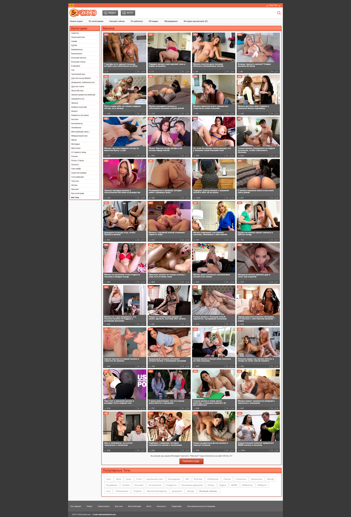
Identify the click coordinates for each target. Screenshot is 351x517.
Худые (222, 485)
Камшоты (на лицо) (80, 115)
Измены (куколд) (79, 107)
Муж (118, 479)
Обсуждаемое (171, 21)
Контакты (161, 506)
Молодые (75, 144)
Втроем (198, 479)
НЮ (187, 479)
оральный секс (154, 479)
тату (108, 491)
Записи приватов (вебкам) (83, 95)
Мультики (75, 148)
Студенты (171, 485)
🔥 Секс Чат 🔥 (273, 5)
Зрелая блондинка (157, 491)
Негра (211, 485)
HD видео (153, 21)
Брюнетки (256, 479)
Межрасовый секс (79, 136)
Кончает (139, 485)
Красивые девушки (192, 485)
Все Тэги (75, 197)
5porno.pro (86, 514)
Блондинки (174, 479)
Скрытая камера (79, 173)
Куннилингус (77, 123)
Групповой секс (78, 74)
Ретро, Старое (77, 160)
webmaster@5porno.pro (107, 514)
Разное (74, 156)
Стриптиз (241, 479)
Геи (72, 70)
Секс (108, 479)
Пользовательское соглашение (201, 506)
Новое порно (76, 21)
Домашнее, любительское (83, 82)
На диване (111, 485)
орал (128, 479)
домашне (177, 491)
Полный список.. (208, 491)
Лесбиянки (76, 127)
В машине (75, 66)
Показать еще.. (191, 461)
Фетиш (74, 185)
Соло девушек (77, 177)
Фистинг (75, 189)
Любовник (213, 479)
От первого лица (78, 152)
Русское (75, 164)
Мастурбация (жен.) (80, 132)
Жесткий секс (77, 90)
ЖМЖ (234, 485)
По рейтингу (137, 21)
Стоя (138, 479)
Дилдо (190, 491)
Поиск (89, 506)
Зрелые (74, 103)
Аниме (74, 41)
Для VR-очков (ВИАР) (81, 78)
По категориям (96, 21)
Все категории (77, 193)
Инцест (74, 111)
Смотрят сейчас (117, 21)
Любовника (121, 491)
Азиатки (75, 33)
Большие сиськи (78, 58)
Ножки (126, 485)
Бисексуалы (76, 53)
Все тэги (119, 506)
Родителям (176, 506)
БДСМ (74, 45)
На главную (75, 506)
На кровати (155, 485)
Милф (270, 479)
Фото (149, 506)
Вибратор (247, 485)
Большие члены (78, 62)
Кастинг (75, 119)
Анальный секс (78, 37)
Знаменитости (77, 99)
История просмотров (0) (196, 21)
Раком (227, 479)
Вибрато (262, 485)
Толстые (75, 181)
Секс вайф (76, 169)
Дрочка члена (77, 86)
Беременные (77, 49)
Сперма (137, 491)
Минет (74, 140)
